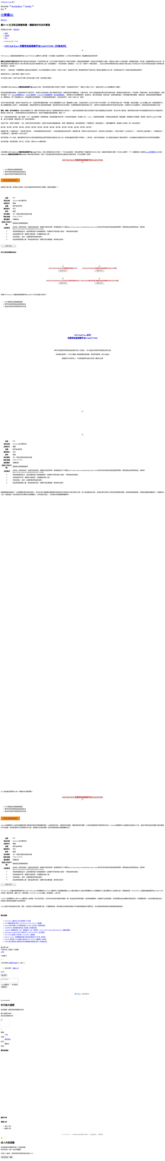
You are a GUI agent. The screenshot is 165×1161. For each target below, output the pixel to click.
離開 (11, 1157)
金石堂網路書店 (59, 95)
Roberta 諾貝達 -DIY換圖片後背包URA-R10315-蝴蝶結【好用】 (26, 939)
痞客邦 (11, 963)
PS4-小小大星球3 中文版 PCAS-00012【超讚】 (20, 935)
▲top (2, 971)
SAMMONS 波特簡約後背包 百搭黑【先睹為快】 (21, 928)
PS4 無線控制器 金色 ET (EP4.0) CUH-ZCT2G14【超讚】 (24, 923)
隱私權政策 (93, 1134)
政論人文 (16, 968)
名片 (6, 38)
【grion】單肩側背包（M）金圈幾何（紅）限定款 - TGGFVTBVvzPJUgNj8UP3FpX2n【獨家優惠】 (38, 930)
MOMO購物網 (31, 95)
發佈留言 (4, 987)
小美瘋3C (7, 15)
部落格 (7, 36)
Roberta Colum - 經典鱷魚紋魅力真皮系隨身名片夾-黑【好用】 (25, 937)
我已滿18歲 (5, 1157)
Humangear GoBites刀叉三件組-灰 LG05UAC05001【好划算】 (25, 932)
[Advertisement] (82, 1082)
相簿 (6, 33)
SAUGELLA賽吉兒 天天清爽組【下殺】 (18, 921)
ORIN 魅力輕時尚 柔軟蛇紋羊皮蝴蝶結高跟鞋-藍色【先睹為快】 (26, 941)
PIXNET (68, 1134)
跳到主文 (4, 20)
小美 (2, 952)
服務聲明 (100, 1134)
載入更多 (4, 975)
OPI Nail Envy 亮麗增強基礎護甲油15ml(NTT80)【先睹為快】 (36, 46)
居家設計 (16, 29)
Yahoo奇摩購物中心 (18, 95)
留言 (15, 963)
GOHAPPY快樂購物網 (44, 95)
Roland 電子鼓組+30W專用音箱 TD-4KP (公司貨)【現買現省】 (25, 925)
